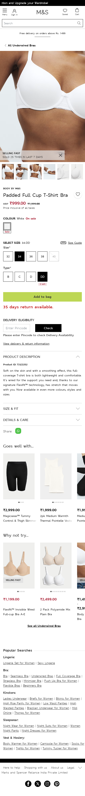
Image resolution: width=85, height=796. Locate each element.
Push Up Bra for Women (60, 681)
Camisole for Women (54, 743)
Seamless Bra (19, 676)
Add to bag (42, 297)
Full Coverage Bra (68, 676)
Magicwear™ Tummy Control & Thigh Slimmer (19, 518)
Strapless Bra (12, 681)
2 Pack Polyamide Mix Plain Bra (55, 612)
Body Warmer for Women (20, 743)
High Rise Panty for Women (21, 703)
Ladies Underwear (15, 698)
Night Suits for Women (52, 726)
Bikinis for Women (68, 698)
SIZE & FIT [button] (10, 409)
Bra (5, 676)
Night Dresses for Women (39, 730)
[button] (19, 502)
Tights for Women (28, 748)
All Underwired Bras (22, 45)
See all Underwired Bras (44, 626)
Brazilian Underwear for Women (48, 708)
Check (48, 328)
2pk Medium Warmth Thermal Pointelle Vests (56, 518)
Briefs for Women (41, 698)
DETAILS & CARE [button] (15, 420)
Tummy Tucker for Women (60, 748)
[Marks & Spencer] (42, 15)
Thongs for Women (27, 712)
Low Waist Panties (55, 703)
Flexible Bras (11, 685)
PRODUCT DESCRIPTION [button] (21, 357)
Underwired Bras (42, 676)
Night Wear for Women (18, 726)
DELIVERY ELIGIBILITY (18, 320)
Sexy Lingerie (46, 663)
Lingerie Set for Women (19, 663)
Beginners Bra (32, 685)
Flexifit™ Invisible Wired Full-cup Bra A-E (19, 612)
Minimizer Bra (32, 681)
